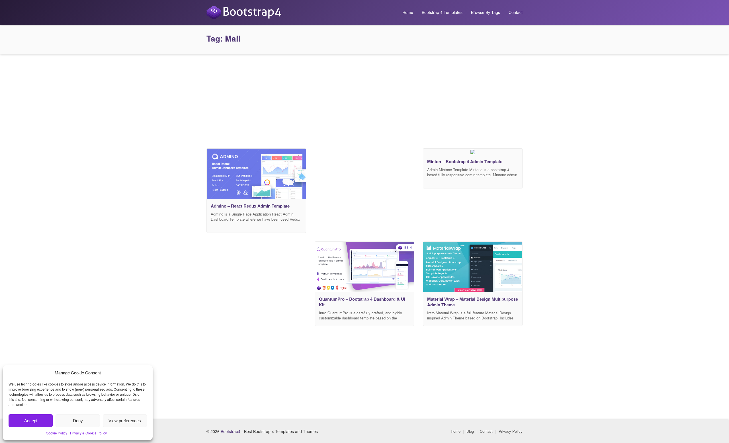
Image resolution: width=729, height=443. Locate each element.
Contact (516, 12)
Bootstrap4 (230, 431)
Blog (470, 431)
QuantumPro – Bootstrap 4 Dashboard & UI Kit (362, 302)
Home (407, 12)
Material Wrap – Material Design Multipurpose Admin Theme (472, 302)
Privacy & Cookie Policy (88, 432)
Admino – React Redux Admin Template (250, 206)
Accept (30, 420)
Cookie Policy (56, 432)
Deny (78, 420)
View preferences (124, 420)
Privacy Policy (511, 431)
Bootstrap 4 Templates (442, 12)
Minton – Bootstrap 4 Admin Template (464, 161)
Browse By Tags (485, 12)
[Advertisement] (364, 100)
